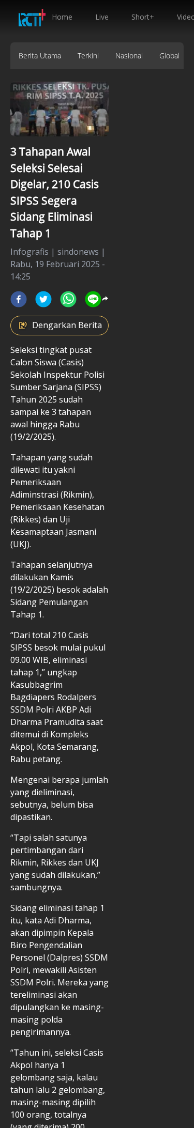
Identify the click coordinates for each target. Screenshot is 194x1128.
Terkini (88, 55)
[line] (93, 299)
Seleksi (23, 350)
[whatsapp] (68, 299)
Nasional (129, 55)
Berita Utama (40, 55)
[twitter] (43, 299)
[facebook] (18, 299)
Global (169, 55)
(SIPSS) (87, 387)
